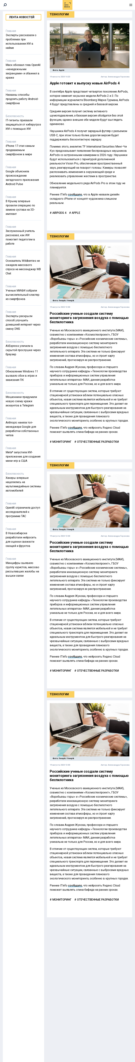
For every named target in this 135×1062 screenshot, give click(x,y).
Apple (75, 212)
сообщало (75, 194)
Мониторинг (62, 441)
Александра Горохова (118, 77)
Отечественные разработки (97, 441)
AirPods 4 (59, 212)
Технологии (59, 14)
